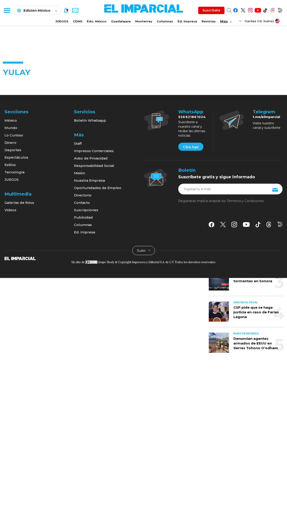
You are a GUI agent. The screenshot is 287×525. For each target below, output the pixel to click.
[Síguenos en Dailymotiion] (280, 224)
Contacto (82, 202)
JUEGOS (61, 21)
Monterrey (143, 21)
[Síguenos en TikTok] (265, 9)
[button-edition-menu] (241, 21)
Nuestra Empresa (89, 180)
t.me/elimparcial (266, 117)
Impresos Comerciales (94, 151)
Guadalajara (121, 21)
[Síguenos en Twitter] (243, 9)
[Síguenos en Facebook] (235, 9)
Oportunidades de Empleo (97, 188)
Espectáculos (16, 157)
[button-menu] (6, 10)
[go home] (20, 258)
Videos (10, 210)
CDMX (77, 21)
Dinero (10, 142)
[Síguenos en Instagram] (250, 9)
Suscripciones (86, 210)
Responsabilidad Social (94, 166)
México (10, 120)
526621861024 (192, 117)
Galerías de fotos (19, 202)
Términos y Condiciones (245, 201)
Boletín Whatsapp (90, 120)
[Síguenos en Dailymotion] (280, 9)
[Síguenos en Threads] (272, 9)
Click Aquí (190, 147)
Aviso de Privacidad (91, 158)
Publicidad (83, 217)
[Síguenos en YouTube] (257, 9)
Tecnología (14, 172)
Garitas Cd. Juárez (259, 21)
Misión (79, 173)
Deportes (12, 150)
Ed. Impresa (187, 21)
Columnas (165, 21)
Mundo (10, 128)
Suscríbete (211, 10)
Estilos (10, 165)
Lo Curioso (13, 135)
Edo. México (97, 21)
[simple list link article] (219, 280)
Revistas (209, 21)
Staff (78, 143)
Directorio (82, 195)
